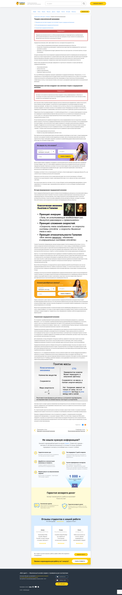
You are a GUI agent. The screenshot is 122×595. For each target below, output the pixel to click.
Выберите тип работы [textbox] (45, 152)
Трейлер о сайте (63, 580)
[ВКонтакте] (82, 425)
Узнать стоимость (66, 156)
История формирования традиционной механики (47, 25)
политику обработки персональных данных (29, 577)
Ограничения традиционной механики (44, 27)
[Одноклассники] (85, 425)
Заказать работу (81, 554)
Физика (48, 16)
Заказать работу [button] (98, 3)
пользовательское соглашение (42, 576)
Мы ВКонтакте (63, 576)
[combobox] (46, 151)
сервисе (67, 443)
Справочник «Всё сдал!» (40, 16)
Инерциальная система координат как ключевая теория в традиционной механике (55, 22)
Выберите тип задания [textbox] (45, 289)
